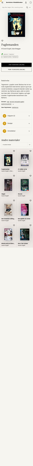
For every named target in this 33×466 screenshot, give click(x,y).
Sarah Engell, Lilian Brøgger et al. (6, 171)
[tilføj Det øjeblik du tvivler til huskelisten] (31, 200)
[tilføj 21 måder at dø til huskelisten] (31, 151)
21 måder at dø (22, 169)
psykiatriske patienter (6, 104)
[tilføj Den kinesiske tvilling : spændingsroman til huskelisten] (14, 200)
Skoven (20, 194)
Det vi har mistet (23, 243)
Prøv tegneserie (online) (16, 69)
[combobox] (16, 7)
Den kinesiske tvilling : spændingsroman (8, 219)
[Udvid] (13, 104)
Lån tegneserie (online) (16, 65)
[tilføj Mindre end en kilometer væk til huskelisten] (14, 225)
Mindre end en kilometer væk (8, 244)
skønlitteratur (15, 107)
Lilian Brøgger (16, 49)
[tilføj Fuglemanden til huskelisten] (2, 41)
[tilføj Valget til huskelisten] (14, 176)
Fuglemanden (5, 169)
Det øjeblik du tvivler (24, 219)
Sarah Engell (7, 49)
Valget (3, 194)
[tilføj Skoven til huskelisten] (31, 176)
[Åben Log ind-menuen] (25, 2)
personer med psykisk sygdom (17, 101)
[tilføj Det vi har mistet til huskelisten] (31, 225)
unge (8, 101)
